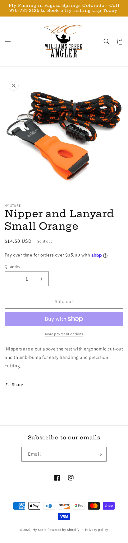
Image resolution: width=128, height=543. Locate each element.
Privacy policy (96, 529)
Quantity (12, 266)
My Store (40, 529)
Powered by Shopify (64, 529)
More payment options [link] (64, 333)
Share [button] (17, 384)
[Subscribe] (99, 454)
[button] (8, 41)
